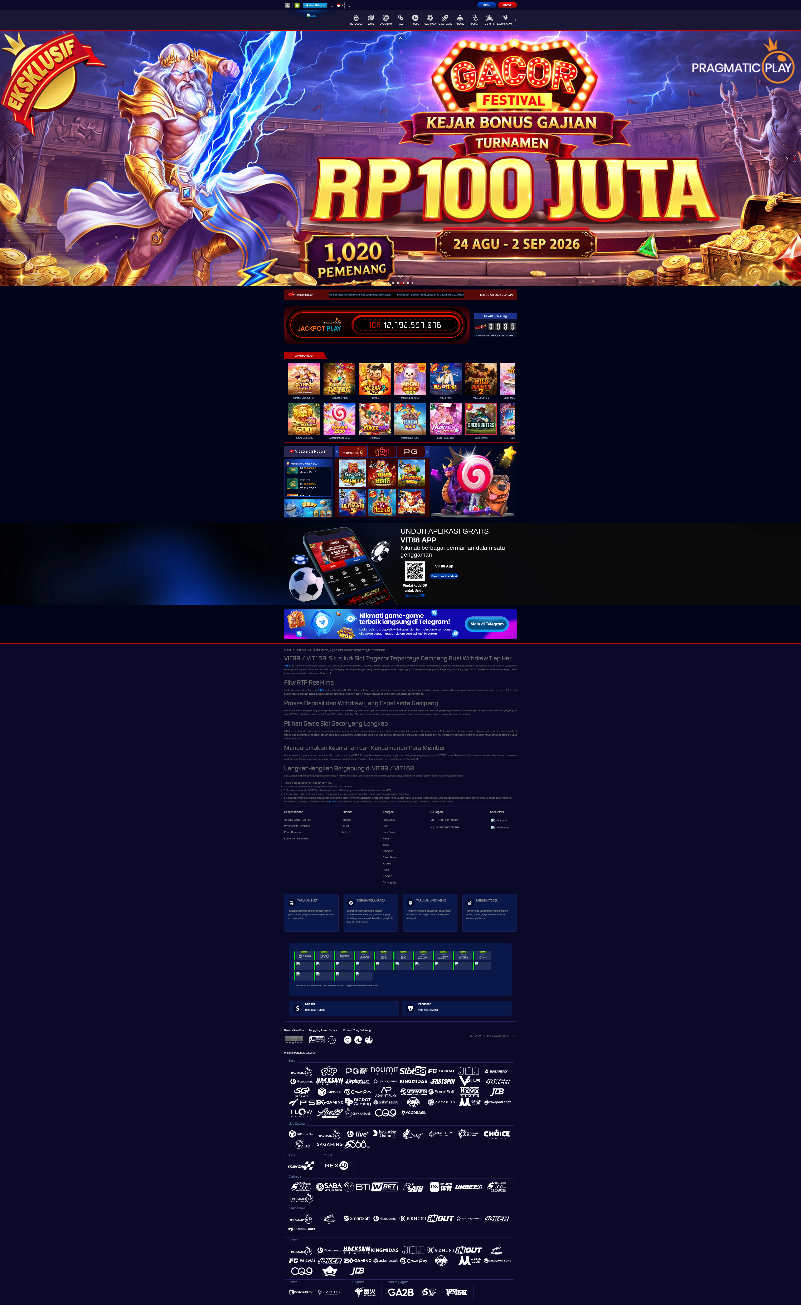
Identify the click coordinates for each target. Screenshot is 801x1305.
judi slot (332, 801)
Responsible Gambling (297, 826)
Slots (371, 23)
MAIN (307, 379)
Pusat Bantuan (292, 832)
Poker (474, 23)
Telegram (502, 820)
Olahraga (430, 23)
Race (400, 23)
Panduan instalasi (444, 576)
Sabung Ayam (504, 23)
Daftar (507, 5)
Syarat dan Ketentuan (296, 838)
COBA (355, 468)
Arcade (460, 23)
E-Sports (490, 23)
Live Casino (386, 23)
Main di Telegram (317, 5)
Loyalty (346, 826)
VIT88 (287, 665)
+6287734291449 (447, 820)
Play (334, 329)
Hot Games (356, 23)
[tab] (353, 451)
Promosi (346, 820)
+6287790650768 (448, 827)
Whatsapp (503, 827)
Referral (346, 832)
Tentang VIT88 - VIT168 (297, 820)
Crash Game (445, 23)
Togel (415, 23)
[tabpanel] (400, 158)
